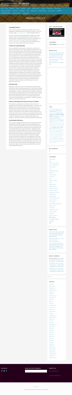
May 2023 (51, 301)
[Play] (50, 35)
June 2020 (51, 322)
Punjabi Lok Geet (53, 190)
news (50, 127)
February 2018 (52, 348)
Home (2, 8)
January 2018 (52, 350)
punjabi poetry (59, 131)
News (28, 8)
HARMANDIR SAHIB (53, 170)
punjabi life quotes (53, 131)
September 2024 (53, 290)
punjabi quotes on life (53, 134)
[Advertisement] (56, 85)
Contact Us (11, 8)
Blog (7, 8)
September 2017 (53, 357)
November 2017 (52, 353)
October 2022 (52, 307)
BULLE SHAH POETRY (54, 163)
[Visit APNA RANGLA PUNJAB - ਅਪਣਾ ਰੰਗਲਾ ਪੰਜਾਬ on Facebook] (6, 371)
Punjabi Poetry (52, 194)
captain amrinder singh (57, 121)
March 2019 (51, 336)
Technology (49, 8)
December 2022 (52, 305)
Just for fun (15, 10)
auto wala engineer (55, 120)
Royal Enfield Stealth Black (55, 203)
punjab (55, 127)
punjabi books (52, 184)
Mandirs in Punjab (53, 180)
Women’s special (42, 10)
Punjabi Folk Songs (16, 13)
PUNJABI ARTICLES (56, 128)
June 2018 (51, 340)
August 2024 (52, 291)
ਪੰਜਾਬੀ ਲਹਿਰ (59, 10)
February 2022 (52, 311)
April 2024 (51, 293)
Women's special (53, 215)
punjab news (51, 138)
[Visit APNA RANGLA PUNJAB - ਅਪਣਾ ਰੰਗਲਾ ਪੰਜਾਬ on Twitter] (4, 371)
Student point (34, 10)
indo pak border (52, 174)
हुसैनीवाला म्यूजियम (52, 217)
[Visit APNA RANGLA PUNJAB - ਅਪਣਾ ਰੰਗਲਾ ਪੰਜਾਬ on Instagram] (2, 371)
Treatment (51, 213)
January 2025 (52, 288)
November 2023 (52, 295)
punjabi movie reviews (6, 10)
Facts (28, 10)
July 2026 (51, 284)
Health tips (22, 10)
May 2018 (51, 342)
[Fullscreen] (63, 35)
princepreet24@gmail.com (55, 375)
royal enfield (61, 138)
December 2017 (52, 351)
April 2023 (51, 303)
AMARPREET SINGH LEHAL (55, 263)
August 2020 (52, 319)
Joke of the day (51, 10)
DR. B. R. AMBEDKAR (53, 165)
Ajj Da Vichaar (52, 159)
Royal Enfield (52, 201)
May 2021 (51, 313)
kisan (50, 178)
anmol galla (54, 113)
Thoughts (43, 8)
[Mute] (61, 35)
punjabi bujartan (52, 186)
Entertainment (57, 8)
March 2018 (51, 346)
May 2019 (51, 332)
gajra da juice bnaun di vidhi (54, 124)
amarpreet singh (52, 110)
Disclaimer (23, 8)
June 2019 (51, 330)
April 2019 (51, 334)
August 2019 (52, 326)
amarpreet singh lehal (55, 111)
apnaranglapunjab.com (22, 32)
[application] (56, 32)
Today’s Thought (35, 8)
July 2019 (51, 328)
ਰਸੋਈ (50, 223)
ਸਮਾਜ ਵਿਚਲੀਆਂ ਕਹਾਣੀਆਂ (5, 13)
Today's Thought (53, 211)
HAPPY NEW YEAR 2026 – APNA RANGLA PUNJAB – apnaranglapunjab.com (56, 61)
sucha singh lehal (57, 141)
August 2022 (52, 309)
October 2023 (52, 297)
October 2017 (52, 355)
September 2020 (53, 317)
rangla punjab (56, 138)
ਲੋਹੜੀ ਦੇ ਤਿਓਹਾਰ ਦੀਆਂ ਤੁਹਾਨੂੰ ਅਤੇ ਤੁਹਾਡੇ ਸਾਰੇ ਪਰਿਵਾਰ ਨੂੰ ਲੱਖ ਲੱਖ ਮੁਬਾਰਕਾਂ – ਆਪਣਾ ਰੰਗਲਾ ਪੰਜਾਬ (56, 260)
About (17, 8)
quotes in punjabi (53, 199)
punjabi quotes (52, 196)
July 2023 (51, 299)
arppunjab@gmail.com (54, 371)
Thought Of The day (53, 209)
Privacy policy (26, 13)
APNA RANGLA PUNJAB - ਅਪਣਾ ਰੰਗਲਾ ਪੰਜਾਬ (15, 3)
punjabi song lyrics (58, 135)
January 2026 (52, 286)
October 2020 (52, 315)
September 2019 (53, 324)
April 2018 (51, 344)
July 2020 (51, 321)
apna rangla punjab (56, 115)
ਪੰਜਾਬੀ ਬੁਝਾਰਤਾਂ (54, 142)
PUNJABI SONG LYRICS (54, 198)
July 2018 (51, 338)
